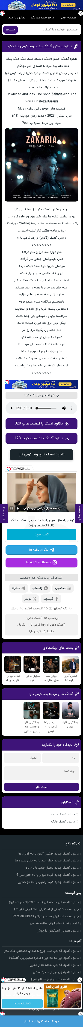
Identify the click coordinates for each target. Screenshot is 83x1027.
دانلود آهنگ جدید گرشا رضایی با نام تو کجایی (48, 882)
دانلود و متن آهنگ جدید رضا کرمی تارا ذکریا (39, 46)
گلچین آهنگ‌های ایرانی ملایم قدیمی (54, 923)
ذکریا (22, 625)
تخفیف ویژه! (22, 1004)
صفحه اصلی (67, 17)
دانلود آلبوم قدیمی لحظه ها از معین (54, 965)
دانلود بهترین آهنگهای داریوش (58, 931)
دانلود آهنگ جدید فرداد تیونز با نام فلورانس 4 (47, 875)
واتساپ (37, 588)
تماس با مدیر (16, 17)
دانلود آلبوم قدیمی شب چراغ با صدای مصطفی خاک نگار (41, 951)
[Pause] (11, 508)
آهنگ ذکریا (34, 618)
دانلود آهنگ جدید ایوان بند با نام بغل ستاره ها (47, 860)
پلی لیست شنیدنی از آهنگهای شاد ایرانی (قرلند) (46, 909)
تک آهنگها (60, 608)
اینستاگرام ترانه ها (38, 562)
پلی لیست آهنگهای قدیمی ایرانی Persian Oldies (46, 916)
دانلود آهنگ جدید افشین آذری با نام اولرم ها (48, 854)
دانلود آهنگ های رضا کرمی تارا (42, 454)
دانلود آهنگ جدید (62, 814)
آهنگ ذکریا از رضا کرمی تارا (47, 625)
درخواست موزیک (42, 17)
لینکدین (60, 588)
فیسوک (48, 599)
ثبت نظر (41, 787)
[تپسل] (7, 382)
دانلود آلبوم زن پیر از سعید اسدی (56, 972)
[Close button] (79, 979)
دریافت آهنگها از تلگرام (41, 1021)
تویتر (27, 599)
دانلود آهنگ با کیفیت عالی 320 (39, 423)
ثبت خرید (42, 534)
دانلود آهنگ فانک (63, 821)
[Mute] (18, 508)
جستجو (10, 30)
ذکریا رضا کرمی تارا (41, 631)
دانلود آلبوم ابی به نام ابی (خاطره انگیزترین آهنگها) (44, 902)
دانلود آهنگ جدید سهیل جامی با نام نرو (52, 868)
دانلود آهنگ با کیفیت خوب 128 (39, 438)
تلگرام (16, 588)
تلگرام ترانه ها (39, 550)
